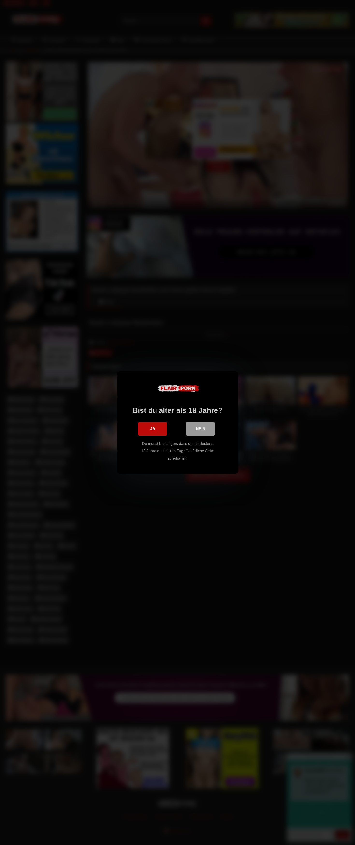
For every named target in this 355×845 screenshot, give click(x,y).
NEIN (200, 429)
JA (152, 429)
